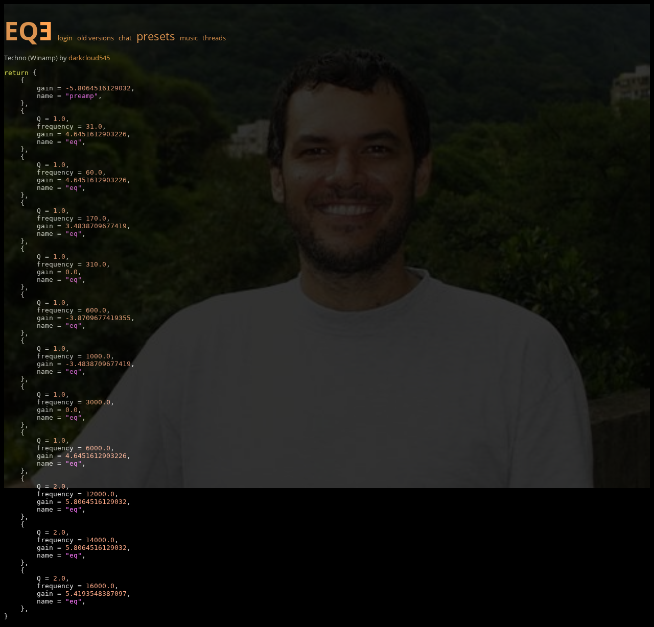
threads (214, 37)
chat (125, 37)
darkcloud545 (89, 57)
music (189, 37)
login (65, 37)
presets (155, 35)
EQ (28, 30)
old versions (95, 37)
